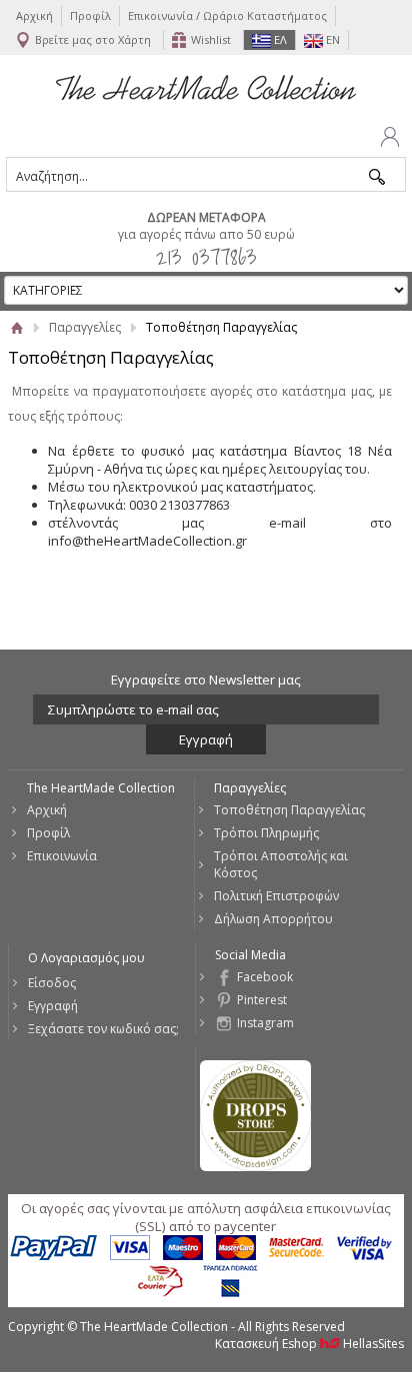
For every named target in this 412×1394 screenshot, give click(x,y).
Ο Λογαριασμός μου (86, 957)
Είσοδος (52, 982)
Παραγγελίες (85, 327)
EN (331, 39)
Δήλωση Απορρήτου (273, 918)
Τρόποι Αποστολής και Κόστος (281, 864)
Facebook (265, 976)
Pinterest (262, 999)
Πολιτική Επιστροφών (276, 895)
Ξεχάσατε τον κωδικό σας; (103, 1028)
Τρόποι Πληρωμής (266, 832)
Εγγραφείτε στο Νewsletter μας (206, 680)
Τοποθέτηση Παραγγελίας (289, 809)
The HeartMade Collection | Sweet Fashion (206, 87)
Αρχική (34, 15)
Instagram (265, 1022)
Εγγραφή (53, 1005)
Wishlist (211, 39)
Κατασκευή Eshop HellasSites (309, 1343)
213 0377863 (206, 256)
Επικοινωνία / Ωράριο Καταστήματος (227, 15)
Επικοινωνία (62, 855)
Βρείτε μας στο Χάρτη (93, 39)
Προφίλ (90, 15)
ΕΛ (279, 39)
